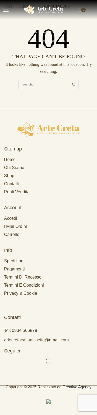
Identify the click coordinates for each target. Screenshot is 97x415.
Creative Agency (77, 387)
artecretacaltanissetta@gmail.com (36, 340)
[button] (6, 9)
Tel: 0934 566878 (20, 330)
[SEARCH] (74, 84)
